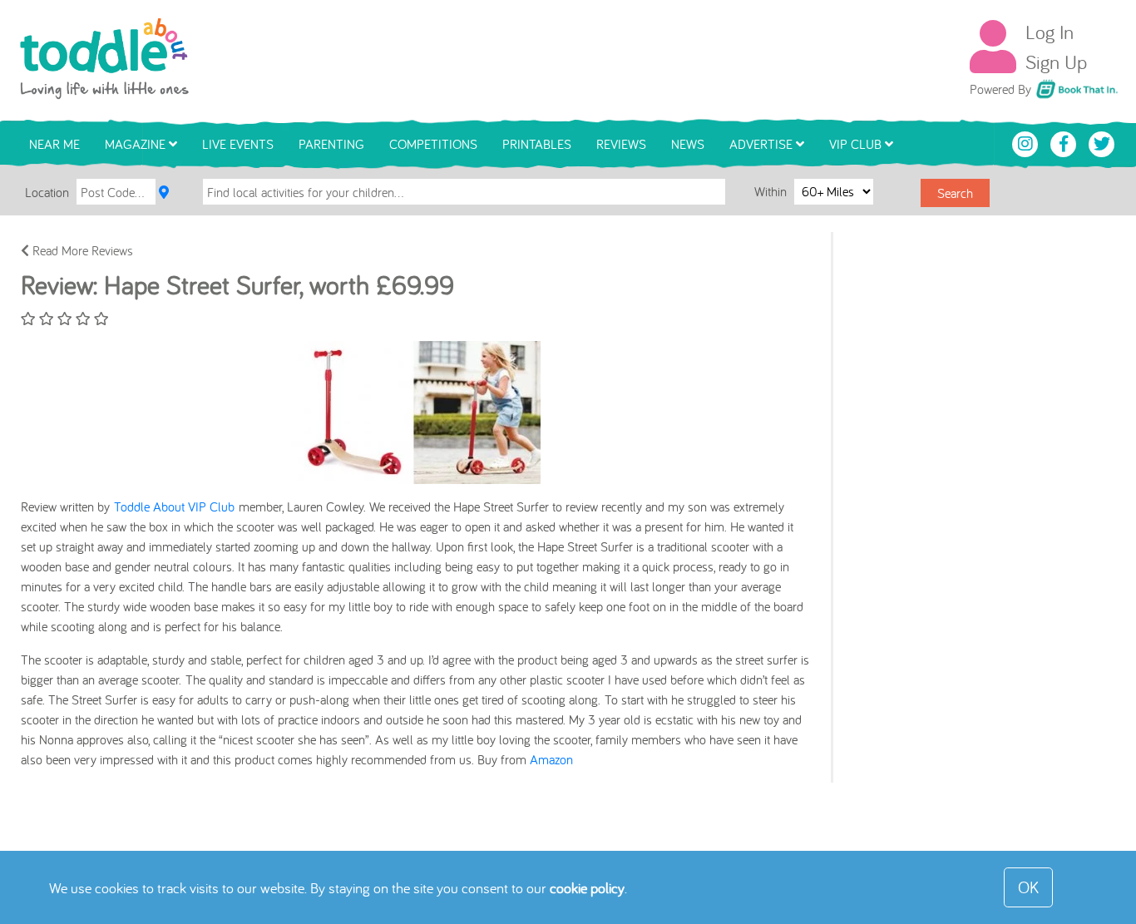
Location (47, 192)
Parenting (331, 144)
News (687, 144)
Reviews (621, 144)
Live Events (238, 144)
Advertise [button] (762, 144)
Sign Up (1056, 61)
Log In (1049, 31)
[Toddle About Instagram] (1027, 142)
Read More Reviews (81, 250)
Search (955, 193)
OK (1028, 887)
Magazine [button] (137, 144)
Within (772, 191)
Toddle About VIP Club (174, 506)
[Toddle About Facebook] (1065, 142)
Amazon (551, 759)
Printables (536, 144)
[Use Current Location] (164, 192)
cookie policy (587, 887)
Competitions (433, 144)
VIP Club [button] (857, 144)
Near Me (54, 144)
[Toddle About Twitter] (1101, 142)
